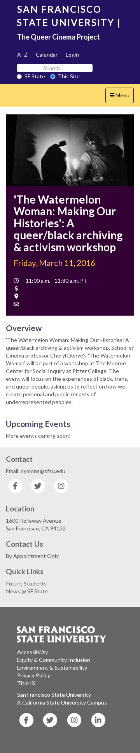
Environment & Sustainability (52, 667)
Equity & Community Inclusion (53, 659)
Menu (121, 97)
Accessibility (32, 652)
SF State (34, 76)
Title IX (26, 683)
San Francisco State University (54, 694)
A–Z (22, 54)
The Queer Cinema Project (58, 37)
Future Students (26, 583)
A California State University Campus (62, 702)
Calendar (47, 54)
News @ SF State (27, 591)
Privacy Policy (33, 675)
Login (72, 54)
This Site (69, 76)
